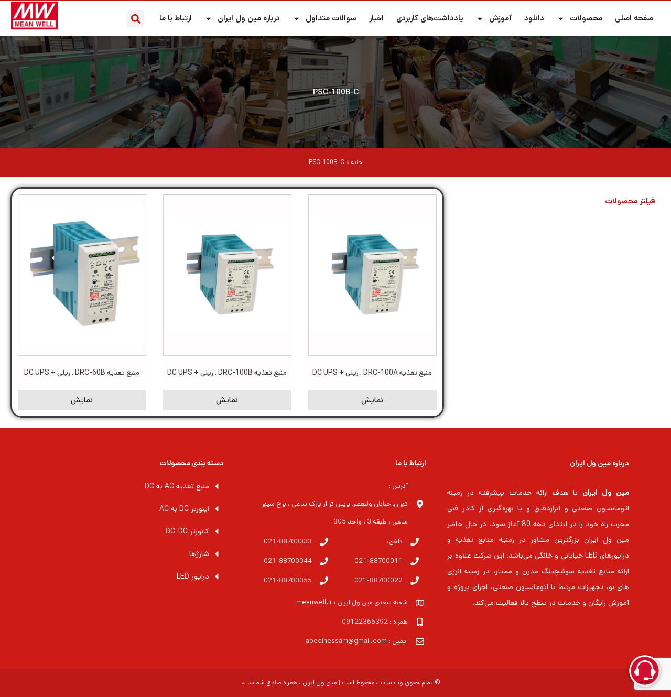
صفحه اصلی (634, 18)
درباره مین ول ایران (249, 18)
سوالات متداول (331, 18)
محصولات (586, 18)
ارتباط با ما (175, 18)
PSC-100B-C (336, 91)
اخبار (376, 18)
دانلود (534, 18)
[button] (135, 18)
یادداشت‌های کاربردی (429, 18)
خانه (356, 162)
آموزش (500, 18)
